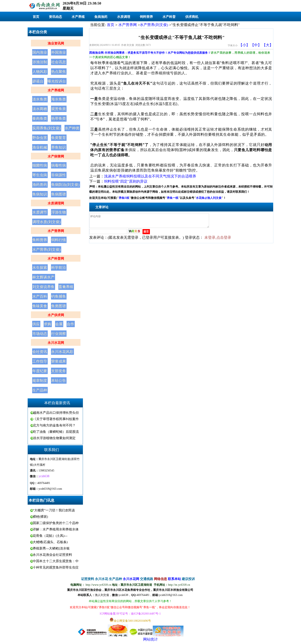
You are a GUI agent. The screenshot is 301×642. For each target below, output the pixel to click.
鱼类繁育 (58, 138)
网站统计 (150, 639)
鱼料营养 (39, 240)
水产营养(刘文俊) (46, 250)
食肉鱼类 (39, 118)
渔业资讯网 (56, 43)
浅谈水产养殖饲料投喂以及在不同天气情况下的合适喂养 (150, 176)
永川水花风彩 (62, 352)
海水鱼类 (58, 99)
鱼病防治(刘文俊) (65, 185)
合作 (70, 324)
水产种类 (72, 128)
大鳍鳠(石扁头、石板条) (50, 542)
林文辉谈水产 (43, 277)
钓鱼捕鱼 (58, 296)
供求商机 (191, 16)
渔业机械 (39, 147)
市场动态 (39, 334)
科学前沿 (58, 268)
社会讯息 (58, 62)
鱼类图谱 (58, 306)
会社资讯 (39, 352)
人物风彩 (39, 72)
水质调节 (39, 212)
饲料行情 (58, 240)
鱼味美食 (39, 306)
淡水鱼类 (39, 99)
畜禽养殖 (66, 287)
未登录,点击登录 (217, 237)
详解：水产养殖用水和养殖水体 (56, 529)
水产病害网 (56, 156)
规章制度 (39, 381)
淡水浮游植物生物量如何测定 (54, 438)
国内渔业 (39, 52)
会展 (59, 324)
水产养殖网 (56, 90)
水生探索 (39, 268)
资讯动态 (55, 16)
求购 (47, 324)
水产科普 (169, 16)
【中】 (255, 45)
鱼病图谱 (58, 194)
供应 (36, 324)
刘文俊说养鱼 (43, 287)
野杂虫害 (39, 138)
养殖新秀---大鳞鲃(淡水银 (51, 548)
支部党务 (58, 371)
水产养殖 (78, 16)
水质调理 (123, 16)
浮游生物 (58, 212)
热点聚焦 (58, 72)
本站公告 (58, 381)
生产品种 (39, 390)
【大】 (267, 45)
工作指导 (39, 361)
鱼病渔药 (101, 16)
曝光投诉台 (57, 81)
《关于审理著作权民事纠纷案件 (56, 419)
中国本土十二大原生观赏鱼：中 (56, 561)
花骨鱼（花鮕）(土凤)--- (50, 535)
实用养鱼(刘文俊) (46, 128)
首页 (36, 16)
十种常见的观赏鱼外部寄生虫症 (56, 567)
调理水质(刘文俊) (46, 222)
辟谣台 (37, 81)
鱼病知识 (39, 194)
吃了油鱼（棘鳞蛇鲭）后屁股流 (56, 431)
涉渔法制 (39, 62)
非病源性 (58, 175)
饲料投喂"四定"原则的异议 (125, 181)
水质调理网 (56, 203)
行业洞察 (58, 334)
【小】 (244, 45)
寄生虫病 (39, 175)
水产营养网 (56, 231)
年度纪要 (39, 371)
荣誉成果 (58, 361)
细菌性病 (39, 165)
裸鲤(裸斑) (40, 516)
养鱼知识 (58, 147)
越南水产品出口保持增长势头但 (56, 412)
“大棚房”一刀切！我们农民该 (54, 510)
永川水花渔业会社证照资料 (52, 554)
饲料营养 (146, 16)
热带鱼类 (58, 118)
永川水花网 (56, 342)
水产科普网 (56, 258)
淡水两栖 (39, 109)
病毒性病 (58, 165)
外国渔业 (58, 52)
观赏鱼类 (58, 109)
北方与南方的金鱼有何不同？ (54, 425)
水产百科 (39, 296)
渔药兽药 (39, 185)
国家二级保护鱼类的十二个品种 (56, 523)
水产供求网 (56, 315)
